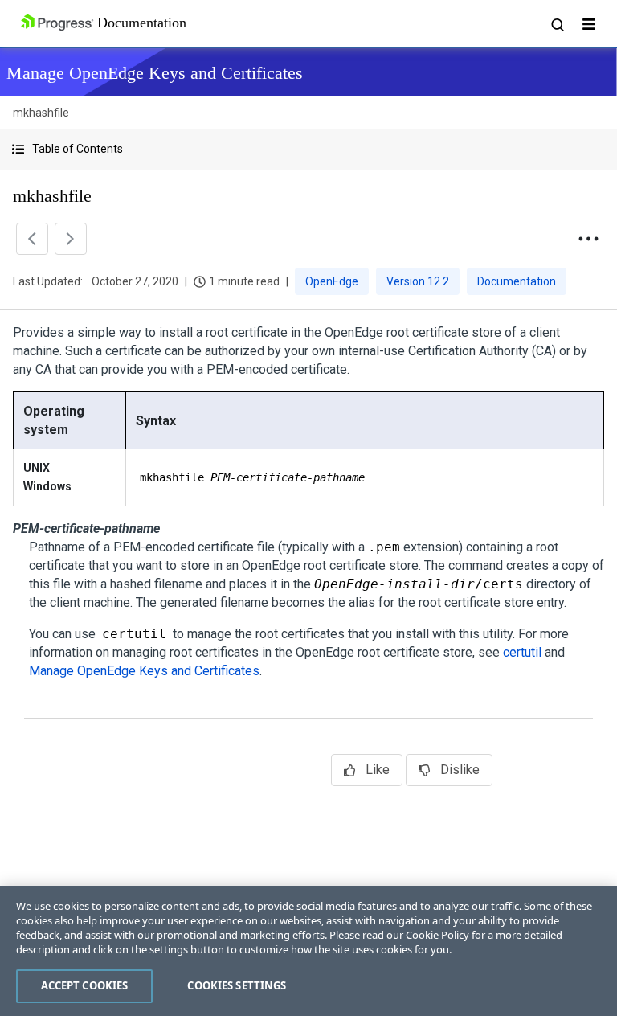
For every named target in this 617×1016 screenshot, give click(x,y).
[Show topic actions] (588, 239)
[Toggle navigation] (589, 24)
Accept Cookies (85, 985)
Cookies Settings (236, 985)
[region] (308, 951)
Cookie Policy (437, 935)
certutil (522, 652)
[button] (308, 149)
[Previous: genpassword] (32, 238)
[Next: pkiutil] (70, 238)
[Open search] (557, 24)
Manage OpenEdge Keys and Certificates (144, 670)
